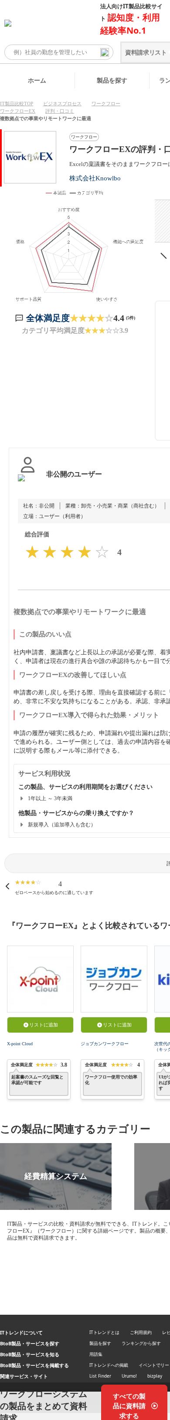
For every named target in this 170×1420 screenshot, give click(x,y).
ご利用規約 (141, 1332)
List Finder (100, 1376)
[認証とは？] (27, 483)
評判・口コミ (59, 111)
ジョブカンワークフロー (105, 1043)
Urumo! (129, 1376)
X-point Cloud (20, 1043)
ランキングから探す (141, 1343)
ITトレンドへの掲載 (108, 1365)
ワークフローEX (17, 111)
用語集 (95, 1354)
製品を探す (112, 80)
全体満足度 (48, 318)
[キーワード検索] (104, 52)
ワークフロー (106, 103)
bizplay (154, 1376)
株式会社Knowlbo (95, 178)
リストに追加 (43, 1024)
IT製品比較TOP (16, 103)
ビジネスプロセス (62, 103)
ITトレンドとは (104, 1332)
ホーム (37, 80)
